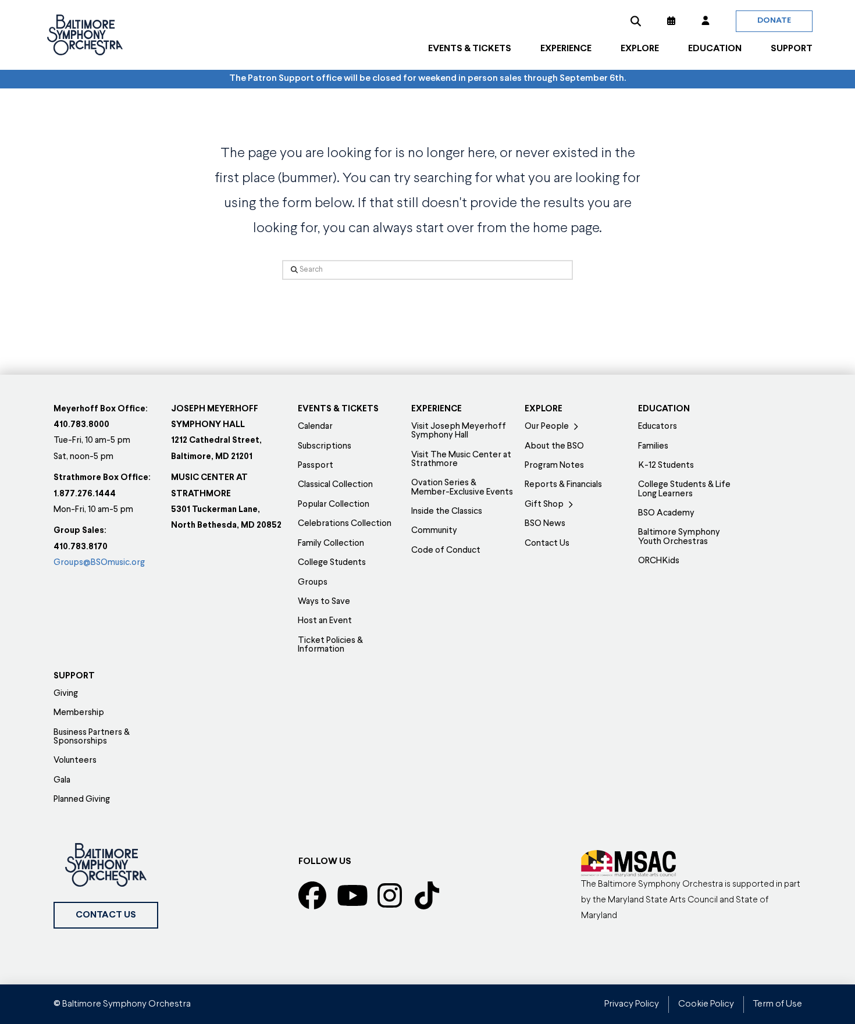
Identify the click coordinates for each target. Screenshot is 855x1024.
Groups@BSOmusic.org (99, 563)
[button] (635, 20)
